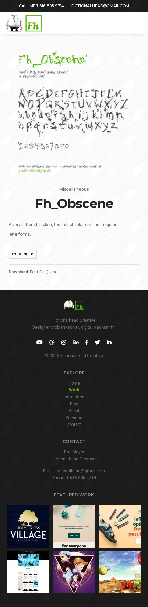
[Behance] (76, 342)
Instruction (74, 397)
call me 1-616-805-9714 (41, 5)
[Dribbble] (52, 342)
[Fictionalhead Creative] (23, 23)
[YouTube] (39, 342)
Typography (23, 254)
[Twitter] (97, 342)
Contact (74, 424)
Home (74, 383)
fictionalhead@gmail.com (100, 5)
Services (74, 417)
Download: (19, 271)
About (74, 410)
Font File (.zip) (43, 271)
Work (74, 390)
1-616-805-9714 (81, 477)
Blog (74, 403)
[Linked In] (109, 342)
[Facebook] (86, 342)
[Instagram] (63, 342)
